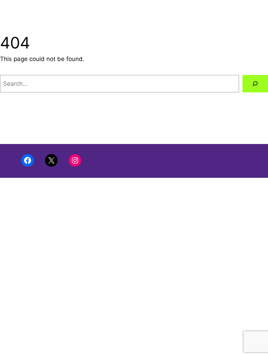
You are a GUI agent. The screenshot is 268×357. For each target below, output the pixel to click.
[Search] (255, 84)
